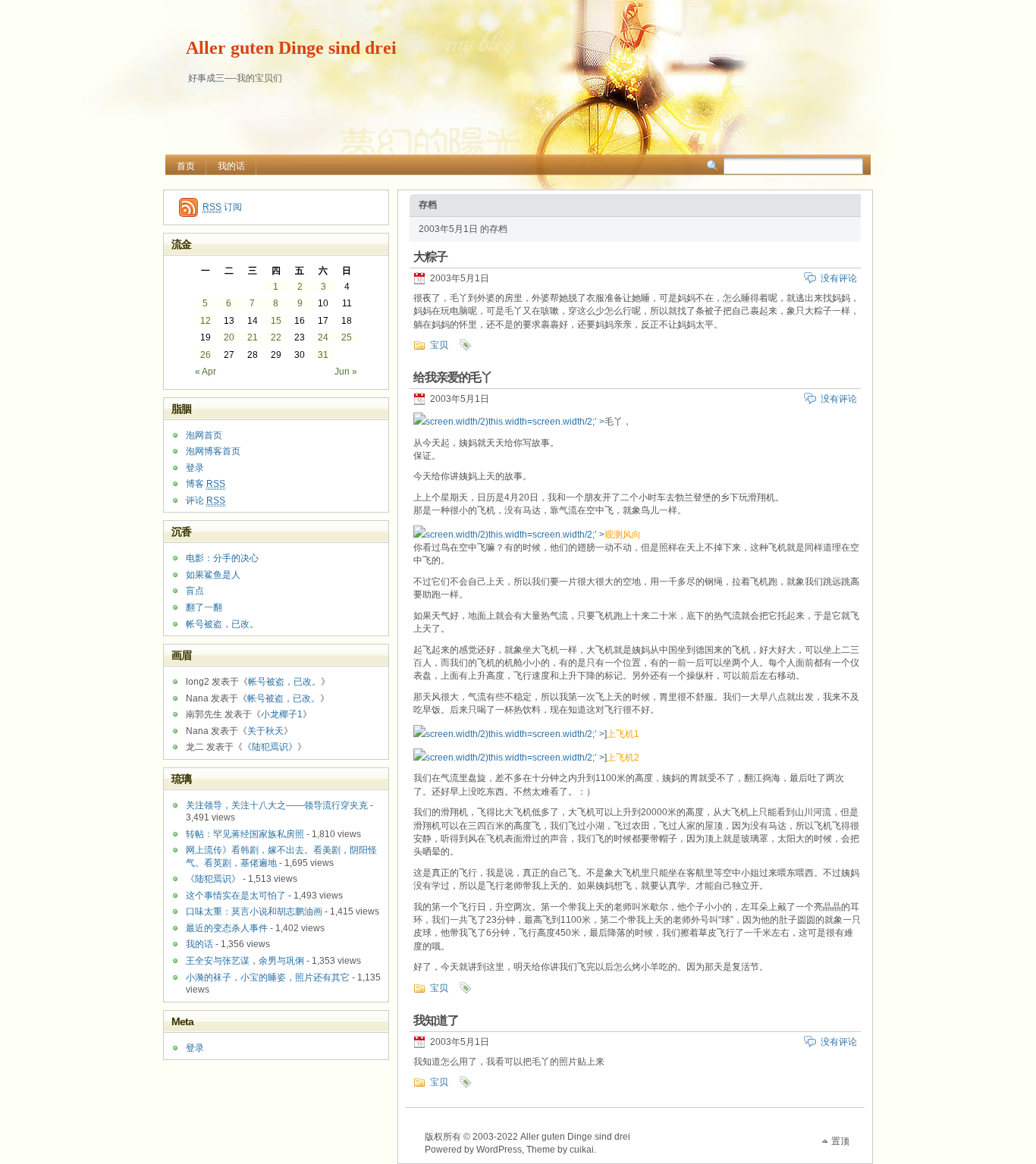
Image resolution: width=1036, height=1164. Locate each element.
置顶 (840, 1141)
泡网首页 (204, 435)
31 (323, 355)
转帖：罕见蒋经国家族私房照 (245, 834)
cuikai (582, 1149)
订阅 (222, 207)
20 (229, 337)
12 (205, 320)
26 (205, 355)
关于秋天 (265, 731)
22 (276, 337)
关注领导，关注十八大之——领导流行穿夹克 (277, 805)
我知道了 (436, 1020)
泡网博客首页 (213, 451)
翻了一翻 (204, 607)
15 (276, 320)
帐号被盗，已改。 (222, 624)
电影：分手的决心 (222, 558)
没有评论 (839, 278)
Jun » (345, 371)
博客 (205, 483)
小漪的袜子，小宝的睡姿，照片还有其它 (268, 977)
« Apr (205, 371)
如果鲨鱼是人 (213, 574)
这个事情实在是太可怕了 (236, 895)
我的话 (231, 166)
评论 (205, 500)
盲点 (195, 590)
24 (323, 337)
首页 (186, 166)
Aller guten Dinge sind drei (291, 48)
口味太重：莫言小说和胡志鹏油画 (254, 911)
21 (252, 337)
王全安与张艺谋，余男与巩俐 (245, 960)
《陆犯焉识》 (270, 747)
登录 (195, 468)
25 (346, 337)
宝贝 (439, 345)
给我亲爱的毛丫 (452, 377)
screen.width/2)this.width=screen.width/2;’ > (514, 421)
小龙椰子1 (282, 714)
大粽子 (430, 256)
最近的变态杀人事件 (227, 928)
